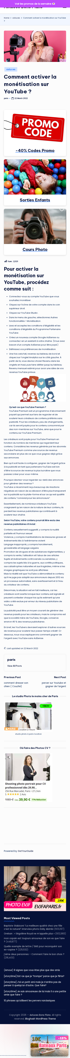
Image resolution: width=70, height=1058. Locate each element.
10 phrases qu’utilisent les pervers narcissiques (29, 1000)
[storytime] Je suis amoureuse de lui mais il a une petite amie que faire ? (35, 993)
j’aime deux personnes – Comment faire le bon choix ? (34, 954)
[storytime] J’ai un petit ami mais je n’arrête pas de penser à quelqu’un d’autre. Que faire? (32, 984)
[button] (14, 666)
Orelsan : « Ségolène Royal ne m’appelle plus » (29, 933)
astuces (10, 69)
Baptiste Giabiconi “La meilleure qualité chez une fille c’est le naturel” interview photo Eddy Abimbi (33, 927)
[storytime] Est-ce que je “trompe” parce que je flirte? (34, 976)
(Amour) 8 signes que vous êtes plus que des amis (32, 970)
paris (11, 660)
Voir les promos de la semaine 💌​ (35, 3)
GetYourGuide (25, 851)
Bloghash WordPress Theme (40, 1018)
